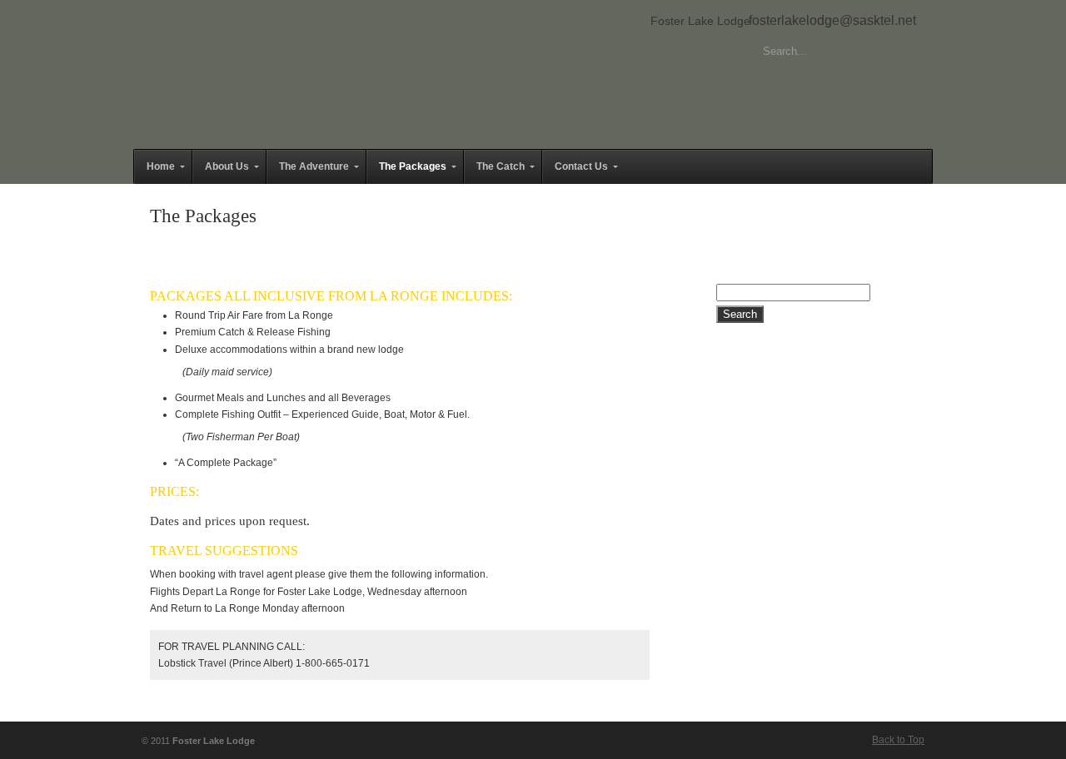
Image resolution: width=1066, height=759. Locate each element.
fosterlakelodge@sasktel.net (832, 20)
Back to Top (898, 740)
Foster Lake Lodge (700, 20)
